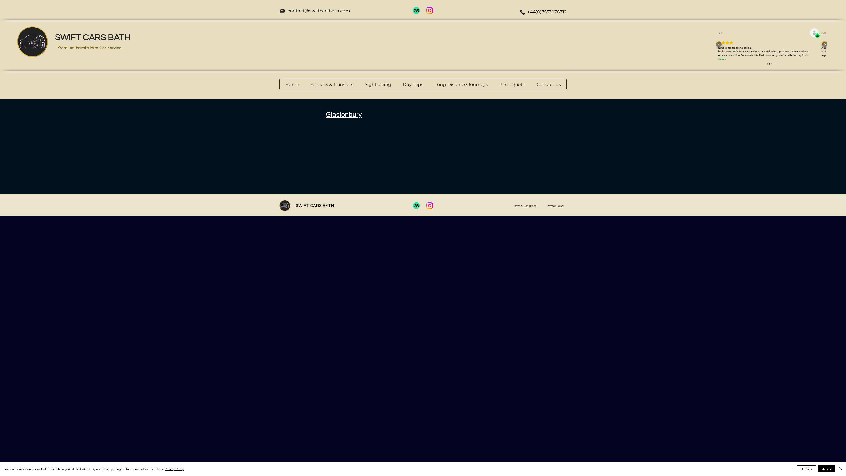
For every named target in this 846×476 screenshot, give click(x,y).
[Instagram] (429, 10)
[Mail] (282, 11)
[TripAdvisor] (416, 10)
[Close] (840, 468)
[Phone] (522, 12)
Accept (827, 469)
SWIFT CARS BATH (92, 37)
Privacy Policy (174, 469)
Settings (806, 469)
